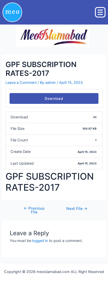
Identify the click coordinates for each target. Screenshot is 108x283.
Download (54, 98)
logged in (40, 240)
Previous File (34, 210)
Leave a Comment (21, 82)
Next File (76, 209)
